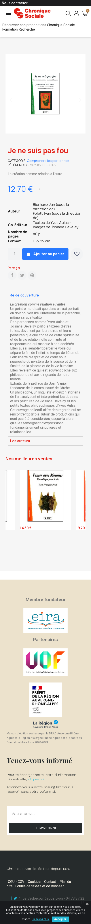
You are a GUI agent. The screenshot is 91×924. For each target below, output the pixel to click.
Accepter (60, 919)
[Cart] (84, 13)
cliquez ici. (36, 779)
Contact (50, 882)
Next (79, 519)
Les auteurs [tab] (20, 441)
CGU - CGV (16, 882)
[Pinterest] (32, 275)
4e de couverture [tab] (24, 295)
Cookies (34, 882)
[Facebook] (12, 275)
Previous (12, 519)
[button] (11, 100)
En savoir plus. (40, 919)
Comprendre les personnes (48, 161)
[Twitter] (22, 275)
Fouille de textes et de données (39, 886)
